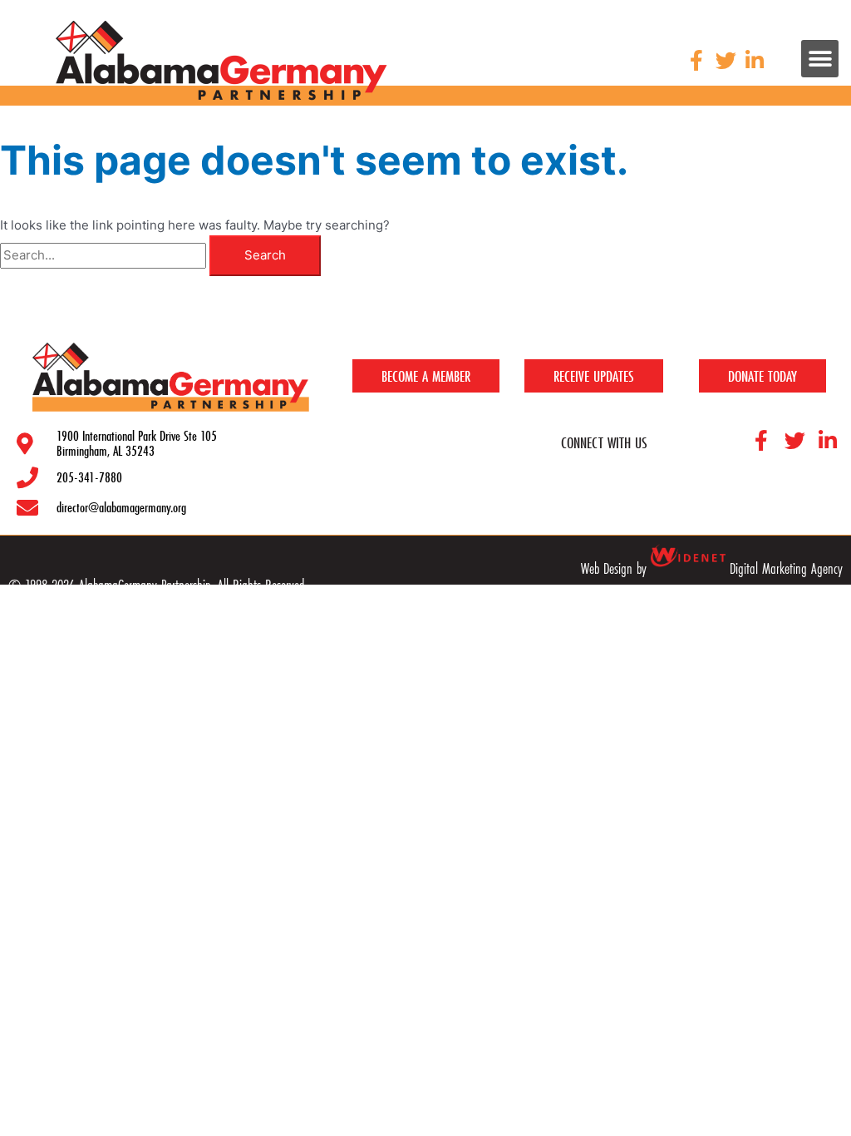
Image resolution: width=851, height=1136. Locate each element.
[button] (820, 58)
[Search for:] (104, 255)
